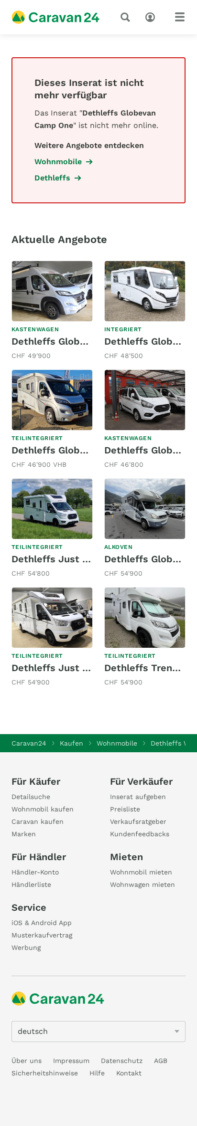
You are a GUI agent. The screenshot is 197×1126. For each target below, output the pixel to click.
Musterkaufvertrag (41, 935)
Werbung (26, 947)
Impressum (71, 1060)
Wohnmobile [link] (58, 161)
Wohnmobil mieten (141, 872)
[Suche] (127, 17)
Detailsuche (30, 796)
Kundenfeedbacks (139, 834)
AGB (160, 1060)
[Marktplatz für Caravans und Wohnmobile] (55, 17)
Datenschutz (121, 1060)
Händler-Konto (35, 872)
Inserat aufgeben (138, 796)
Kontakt (129, 1073)
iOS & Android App (41, 922)
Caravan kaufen (37, 821)
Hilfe (97, 1073)
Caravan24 (28, 743)
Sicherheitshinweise (44, 1073)
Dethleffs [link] (52, 177)
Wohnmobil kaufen (42, 809)
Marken (23, 834)
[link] (52, 311)
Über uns (26, 1060)
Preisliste (125, 809)
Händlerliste (31, 884)
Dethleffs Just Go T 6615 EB (77, 559)
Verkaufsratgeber (138, 821)
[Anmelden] (152, 16)
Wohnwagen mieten (142, 884)
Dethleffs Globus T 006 (66, 450)
